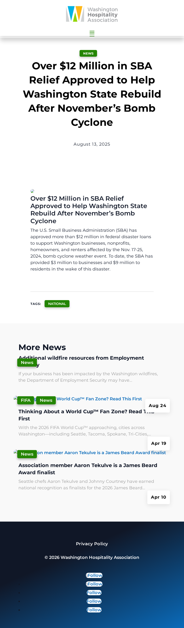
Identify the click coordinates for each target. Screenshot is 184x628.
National (57, 304)
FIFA (25, 400)
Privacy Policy (92, 543)
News (88, 53)
